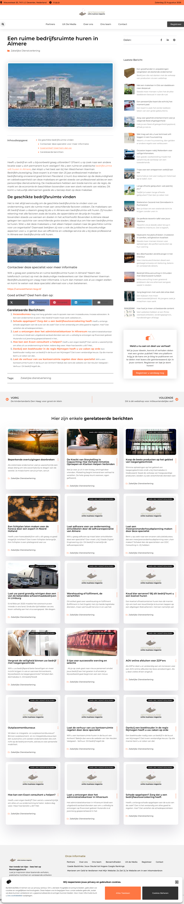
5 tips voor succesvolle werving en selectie (87, 661)
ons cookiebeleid (14, 895)
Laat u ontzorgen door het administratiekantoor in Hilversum (50, 331)
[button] (176, 882)
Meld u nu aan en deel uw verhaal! (150, 346)
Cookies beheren (160, 893)
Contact (122, 24)
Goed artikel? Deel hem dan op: (56, 148)
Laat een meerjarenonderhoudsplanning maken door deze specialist (149, 528)
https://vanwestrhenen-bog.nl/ (24, 289)
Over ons (88, 24)
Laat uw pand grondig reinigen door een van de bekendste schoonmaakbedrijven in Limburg (32, 596)
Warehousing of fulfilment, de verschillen (84, 594)
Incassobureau (22, 314)
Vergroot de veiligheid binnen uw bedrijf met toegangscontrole (32, 661)
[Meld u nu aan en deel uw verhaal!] (150, 337)
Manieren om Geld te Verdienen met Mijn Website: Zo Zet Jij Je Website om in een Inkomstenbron (114, 870)
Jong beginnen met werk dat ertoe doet (155, 292)
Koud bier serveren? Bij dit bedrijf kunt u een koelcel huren (150, 594)
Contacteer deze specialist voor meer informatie (64, 144)
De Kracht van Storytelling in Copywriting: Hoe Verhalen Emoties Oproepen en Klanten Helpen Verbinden (91, 462)
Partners (50, 24)
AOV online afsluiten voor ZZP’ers (146, 660)
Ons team (105, 24)
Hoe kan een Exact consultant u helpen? (37, 342)
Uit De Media (69, 24)
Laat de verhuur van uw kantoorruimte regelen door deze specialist (54, 359)
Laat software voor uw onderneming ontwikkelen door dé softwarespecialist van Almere (90, 528)
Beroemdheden (113, 862)
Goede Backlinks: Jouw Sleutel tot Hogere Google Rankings (95, 866)
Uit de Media (131, 862)
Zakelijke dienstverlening (25, 50)
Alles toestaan (123, 893)
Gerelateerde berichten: (52, 152)
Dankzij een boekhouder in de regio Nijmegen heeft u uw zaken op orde (56, 348)
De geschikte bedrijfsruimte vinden (56, 140)
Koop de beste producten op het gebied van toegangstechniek (149, 460)
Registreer (147, 862)
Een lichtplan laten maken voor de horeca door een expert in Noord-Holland (28, 528)
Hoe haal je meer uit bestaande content (155, 308)
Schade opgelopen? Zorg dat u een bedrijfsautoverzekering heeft (52, 321)
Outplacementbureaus (21, 727)
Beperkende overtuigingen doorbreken (31, 459)
